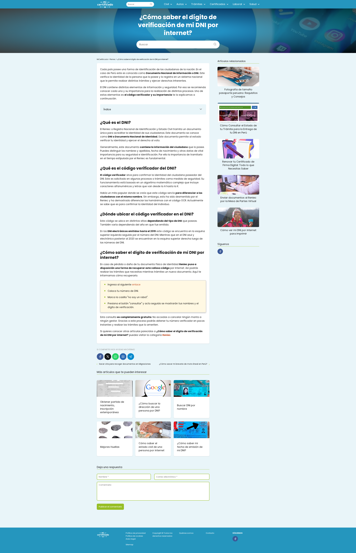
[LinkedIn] (123, 356)
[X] (107, 356)
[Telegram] (130, 356)
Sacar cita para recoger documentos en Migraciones (125, 364)
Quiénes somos (186, 533)
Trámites (196, 4)
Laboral (237, 4)
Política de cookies (134, 536)
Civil (166, 4)
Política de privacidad (136, 533)
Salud (252, 4)
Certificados (217, 4)
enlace (136, 284)
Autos (180, 4)
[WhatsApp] (115, 356)
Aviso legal (131, 539)
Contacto (210, 533)
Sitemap (129, 544)
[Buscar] (151, 4)
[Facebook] (100, 356)
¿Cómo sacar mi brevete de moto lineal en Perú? (183, 364)
